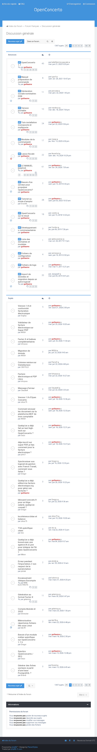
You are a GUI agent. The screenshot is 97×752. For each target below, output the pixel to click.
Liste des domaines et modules (24, 242)
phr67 (23, 455)
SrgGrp (24, 316)
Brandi (23, 675)
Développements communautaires (27, 228)
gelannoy (27, 599)
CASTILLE (25, 367)
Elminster (25, 614)
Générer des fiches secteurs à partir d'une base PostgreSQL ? (27, 669)
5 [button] (81, 46)
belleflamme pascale (60, 62)
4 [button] (78, 46)
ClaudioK (24, 390)
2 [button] (73, 46)
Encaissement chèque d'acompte (27, 579)
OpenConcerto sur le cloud (26, 214)
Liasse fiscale (27, 154)
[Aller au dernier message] (69, 62)
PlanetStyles (33, 747)
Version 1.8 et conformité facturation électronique (24, 310)
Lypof (54, 77)
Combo (54, 227)
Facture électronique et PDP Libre (27, 376)
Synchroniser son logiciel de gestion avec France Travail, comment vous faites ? (27, 466)
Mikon (23, 555)
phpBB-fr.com (16, 749)
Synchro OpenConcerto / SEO (25, 654)
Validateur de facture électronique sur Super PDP (25, 326)
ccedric (54, 213)
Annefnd (55, 154)
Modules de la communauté (26, 140)
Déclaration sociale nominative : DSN (27, 93)
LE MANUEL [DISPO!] (25, 166)
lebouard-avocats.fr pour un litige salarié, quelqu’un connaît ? (27, 504)
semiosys (55, 253)
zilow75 (24, 402)
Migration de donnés (24, 352)
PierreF (54, 362)
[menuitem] (21, 4)
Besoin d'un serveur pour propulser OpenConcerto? (25, 186)
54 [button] (86, 46)
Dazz (23, 435)
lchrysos (24, 344)
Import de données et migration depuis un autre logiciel (27, 278)
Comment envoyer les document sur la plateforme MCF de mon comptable (27, 413)
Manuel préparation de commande (25, 79)
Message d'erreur (26, 388)
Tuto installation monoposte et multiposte (27, 125)
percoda (55, 91)
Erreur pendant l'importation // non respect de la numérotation (27, 565)
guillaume (28, 67)
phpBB (14, 747)
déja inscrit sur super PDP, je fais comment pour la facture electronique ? (26, 447)
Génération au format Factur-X (25, 595)
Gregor (23, 474)
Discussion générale (20, 33)
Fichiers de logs (28, 265)
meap (54, 139)
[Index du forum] (48, 10)
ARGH (23, 332)
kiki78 (23, 628)
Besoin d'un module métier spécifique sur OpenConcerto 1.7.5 (27, 638)
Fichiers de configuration (25, 254)
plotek (23, 571)
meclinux (55, 108)
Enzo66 (24, 204)
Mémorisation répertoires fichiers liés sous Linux (27, 623)
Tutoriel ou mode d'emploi (25, 200)
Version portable (23, 109)
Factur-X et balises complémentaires (27, 340)
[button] (66, 46)
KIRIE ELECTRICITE (23, 584)
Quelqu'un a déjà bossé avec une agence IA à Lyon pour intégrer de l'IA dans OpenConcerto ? (27, 546)
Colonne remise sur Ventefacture (27, 363)
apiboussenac (57, 239)
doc (22, 533)
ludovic (54, 578)
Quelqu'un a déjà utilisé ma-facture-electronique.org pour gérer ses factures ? (26, 485)
